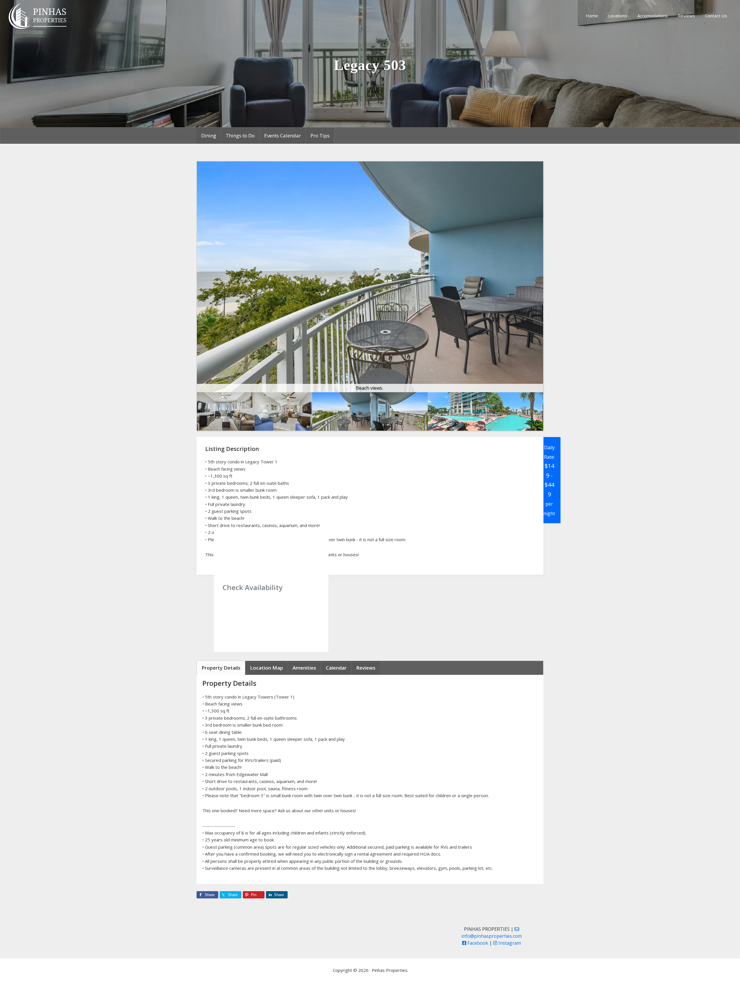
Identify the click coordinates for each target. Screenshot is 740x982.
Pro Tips (320, 135)
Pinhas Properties (38, 16)
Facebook (477, 943)
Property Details (220, 667)
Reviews (365, 667)
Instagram (509, 943)
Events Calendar (282, 135)
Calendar (336, 667)
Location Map (266, 667)
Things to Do (240, 135)
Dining (208, 135)
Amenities (304, 667)
